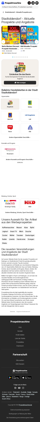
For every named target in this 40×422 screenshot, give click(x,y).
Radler (4, 239)
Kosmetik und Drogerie (17, 269)
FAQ (20, 327)
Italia (3, 396)
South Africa (6, 399)
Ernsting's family (27, 279)
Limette (11, 239)
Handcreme (21, 239)
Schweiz (5, 394)
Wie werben (20, 360)
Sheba (4, 243)
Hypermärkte (10, 267)
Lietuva (8, 396)
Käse (26, 227)
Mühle (12, 235)
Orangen (31, 239)
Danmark (12, 394)
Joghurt (5, 231)
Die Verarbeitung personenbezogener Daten (20, 417)
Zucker (4, 235)
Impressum (20, 346)
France (23, 394)
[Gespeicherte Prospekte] (29, 3)
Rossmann (18, 279)
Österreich (16, 392)
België (29, 392)
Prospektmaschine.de (25, 405)
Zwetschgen (29, 235)
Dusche (28, 231)
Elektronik (18, 267)
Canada (34, 392)
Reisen (27, 269)
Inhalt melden (20, 335)
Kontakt (20, 331)
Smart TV (13, 231)
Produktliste (20, 342)
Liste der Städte (20, 338)
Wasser (19, 227)
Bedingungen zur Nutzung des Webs (20, 413)
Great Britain (30, 394)
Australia (23, 392)
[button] (33, 3)
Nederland (15, 396)
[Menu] (37, 3)
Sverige (26, 396)
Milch (21, 231)
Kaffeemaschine (8, 227)
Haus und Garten (26, 267)
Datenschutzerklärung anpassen (20, 410)
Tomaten (20, 235)
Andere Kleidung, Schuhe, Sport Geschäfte (19, 212)
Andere (32, 269)
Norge (21, 396)
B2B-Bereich (20, 364)
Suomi (18, 394)
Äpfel (32, 227)
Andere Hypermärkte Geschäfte (19, 137)
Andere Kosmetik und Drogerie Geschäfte (19, 159)
